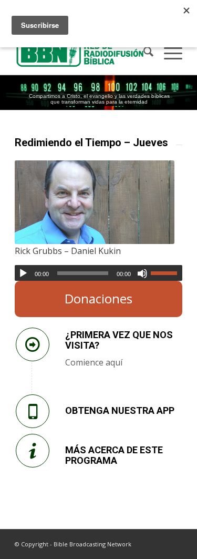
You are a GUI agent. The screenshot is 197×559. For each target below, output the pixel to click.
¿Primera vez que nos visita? (119, 340)
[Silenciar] (142, 273)
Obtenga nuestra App (119, 410)
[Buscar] (143, 53)
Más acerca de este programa (114, 455)
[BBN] (82, 53)
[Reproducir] (23, 273)
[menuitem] (143, 53)
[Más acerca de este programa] (32, 450)
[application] (98, 273)
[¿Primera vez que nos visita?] (32, 344)
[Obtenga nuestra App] (32, 411)
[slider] (166, 273)
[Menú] (167, 53)
